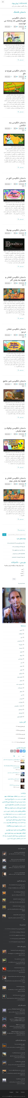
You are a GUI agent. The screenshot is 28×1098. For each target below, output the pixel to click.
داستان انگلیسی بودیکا (16, 230)
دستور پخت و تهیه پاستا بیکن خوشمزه (19, 906)
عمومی (21, 670)
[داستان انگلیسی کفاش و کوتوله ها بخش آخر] (14, 294)
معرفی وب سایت (19, 684)
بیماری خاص (16, 799)
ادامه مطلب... (21, 60)
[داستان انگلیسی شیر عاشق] (14, 395)
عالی (22, 569)
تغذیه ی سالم (15, 804)
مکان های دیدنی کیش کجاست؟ (20, 1061)
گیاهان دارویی (19, 717)
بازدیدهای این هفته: (21, 726)
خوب (22, 571)
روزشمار (14, 817)
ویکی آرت (20, 702)
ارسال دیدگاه (7, 26)
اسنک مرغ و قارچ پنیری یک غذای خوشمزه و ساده (16, 543)
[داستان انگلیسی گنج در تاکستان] (14, 195)
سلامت (21, 666)
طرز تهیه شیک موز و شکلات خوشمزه (19, 914)
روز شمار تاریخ (8, 817)
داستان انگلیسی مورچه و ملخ (15, 72)
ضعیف (22, 575)
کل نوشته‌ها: (22, 738)
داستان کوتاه (9, 814)
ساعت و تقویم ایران (17, 826)
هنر (21, 695)
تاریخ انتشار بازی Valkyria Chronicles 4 (18, 1031)
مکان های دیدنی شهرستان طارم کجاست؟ (18, 1053)
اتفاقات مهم (14, 796)
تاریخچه (12, 802)
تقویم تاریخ (8, 804)
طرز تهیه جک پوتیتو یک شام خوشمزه (18, 557)
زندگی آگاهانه (10, 1096)
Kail (15, 26)
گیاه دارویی (10, 838)
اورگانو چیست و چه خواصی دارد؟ (20, 959)
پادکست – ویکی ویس (18, 706)
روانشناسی (20, 659)
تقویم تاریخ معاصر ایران (19, 808)
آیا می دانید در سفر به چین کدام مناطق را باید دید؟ (17, 1070)
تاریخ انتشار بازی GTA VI (15, 785)
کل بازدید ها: (22, 734)
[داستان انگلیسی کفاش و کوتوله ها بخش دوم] (14, 495)
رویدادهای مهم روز (12, 822)
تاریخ (12, 799)
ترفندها (20, 648)
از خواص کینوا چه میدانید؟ (20, 986)
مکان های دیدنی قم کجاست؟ (20, 1079)
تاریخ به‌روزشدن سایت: (21, 742)
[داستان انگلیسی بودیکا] (14, 244)
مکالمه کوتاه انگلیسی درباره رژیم (20, 873)
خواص (19, 811)
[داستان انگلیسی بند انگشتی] (14, 140)
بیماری (19, 799)
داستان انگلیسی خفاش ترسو (16, 330)
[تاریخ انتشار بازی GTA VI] (22, 786)
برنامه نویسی (20, 641)
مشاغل (21, 681)
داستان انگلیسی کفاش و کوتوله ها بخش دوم (15, 479)
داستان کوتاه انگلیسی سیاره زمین (14, 773)
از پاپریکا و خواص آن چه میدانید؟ (19, 967)
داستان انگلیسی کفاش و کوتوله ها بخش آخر (15, 278)
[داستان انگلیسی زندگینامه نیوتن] (22, 780)
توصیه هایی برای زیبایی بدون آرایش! (19, 995)
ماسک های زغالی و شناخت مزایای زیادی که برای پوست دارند (16, 977)
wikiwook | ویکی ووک (19, 3)
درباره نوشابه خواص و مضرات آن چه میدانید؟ (18, 950)
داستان (21, 814)
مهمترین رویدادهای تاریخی (16, 836)
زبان (23, 28)
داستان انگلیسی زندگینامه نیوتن (14, 779)
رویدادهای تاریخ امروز (12, 820)
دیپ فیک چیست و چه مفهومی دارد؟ (18, 550)
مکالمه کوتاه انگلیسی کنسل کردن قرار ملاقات (18, 859)
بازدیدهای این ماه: (21, 730)
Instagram (11, 1092)
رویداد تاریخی (22, 819)
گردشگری (20, 709)
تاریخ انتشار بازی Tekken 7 (20, 1024)
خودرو (21, 652)
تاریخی (20, 805)
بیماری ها (20, 645)
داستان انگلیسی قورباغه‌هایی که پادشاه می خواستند (15, 20)
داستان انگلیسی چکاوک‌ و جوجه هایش (15, 429)
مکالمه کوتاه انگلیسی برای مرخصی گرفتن (18, 866)
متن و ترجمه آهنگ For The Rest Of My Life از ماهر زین (12, 767)
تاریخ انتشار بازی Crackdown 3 (19, 1017)
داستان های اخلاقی (16, 814)
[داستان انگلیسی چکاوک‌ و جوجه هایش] (14, 445)
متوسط (22, 573)
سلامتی (23, 829)
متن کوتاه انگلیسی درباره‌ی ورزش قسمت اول (12, 759)
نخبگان (21, 691)
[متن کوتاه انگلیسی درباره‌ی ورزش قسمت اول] (22, 761)
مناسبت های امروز (15, 830)
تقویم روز (10, 808)
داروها (21, 655)
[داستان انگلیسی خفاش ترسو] (14, 346)
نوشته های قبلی (22, 530)
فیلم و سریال (19, 677)
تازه (18, 756)
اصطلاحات (20, 634)
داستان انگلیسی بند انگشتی (17, 124)
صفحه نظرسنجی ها (21, 583)
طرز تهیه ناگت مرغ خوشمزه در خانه (18, 547)
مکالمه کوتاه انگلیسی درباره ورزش (19, 554)
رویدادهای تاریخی (21, 822)
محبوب (23, 756)
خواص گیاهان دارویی (12, 811)
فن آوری (20, 673)
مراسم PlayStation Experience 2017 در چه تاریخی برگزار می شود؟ (16, 1009)
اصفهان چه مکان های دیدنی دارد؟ (20, 1044)
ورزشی (21, 699)
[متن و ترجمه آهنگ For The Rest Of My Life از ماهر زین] (22, 767)
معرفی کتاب (20, 688)
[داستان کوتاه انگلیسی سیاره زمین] (22, 774)
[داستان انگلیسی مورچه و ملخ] (14, 88)
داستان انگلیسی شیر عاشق (14, 381)
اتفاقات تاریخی (20, 796)
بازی (21, 637)
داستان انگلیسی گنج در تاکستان (16, 179)
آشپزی (21, 630)
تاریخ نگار (17, 802)
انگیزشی (21, 799)
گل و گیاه (20, 713)
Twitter (17, 1092)
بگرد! (4, 534)
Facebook (22, 1092)
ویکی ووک (6, 836)
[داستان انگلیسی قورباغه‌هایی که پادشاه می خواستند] (14, 38)
